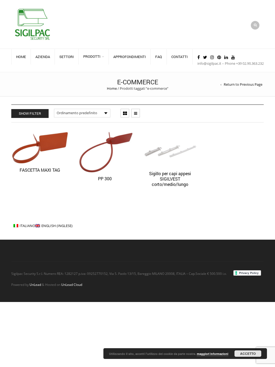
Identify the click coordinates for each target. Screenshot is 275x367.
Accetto (248, 353)
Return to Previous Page (243, 84)
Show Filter (30, 113)
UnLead (35, 284)
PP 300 (105, 178)
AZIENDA (42, 57)
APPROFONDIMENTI (129, 57)
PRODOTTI (91, 56)
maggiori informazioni (212, 354)
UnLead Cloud (71, 284)
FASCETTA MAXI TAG (40, 170)
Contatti (179, 57)
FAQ (158, 57)
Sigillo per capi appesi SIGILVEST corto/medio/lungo (170, 179)
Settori (66, 57)
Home (21, 57)
